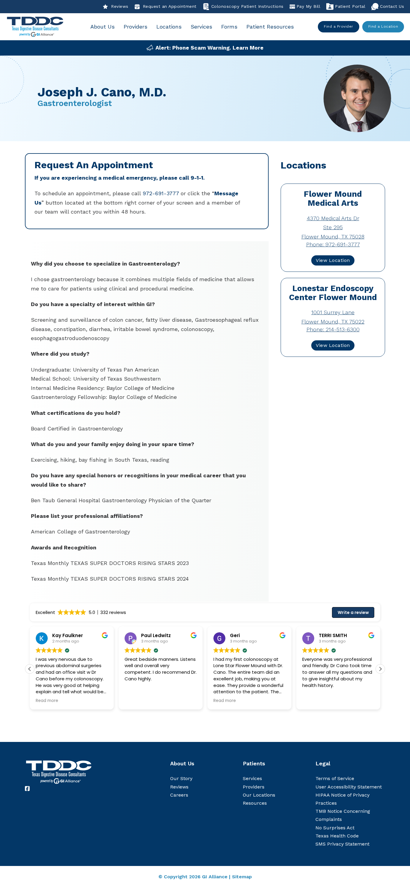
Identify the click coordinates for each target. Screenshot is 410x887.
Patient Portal (350, 6)
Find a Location (383, 26)
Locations (169, 26)
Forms (229, 26)
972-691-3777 (161, 193)
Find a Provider (338, 26)
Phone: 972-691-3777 (333, 244)
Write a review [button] (353, 612)
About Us (102, 26)
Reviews (119, 6)
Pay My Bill (309, 6)
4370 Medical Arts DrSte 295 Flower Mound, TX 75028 (332, 227)
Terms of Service (334, 778)
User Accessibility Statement (348, 787)
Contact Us (392, 6)
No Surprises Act (334, 828)
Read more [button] (47, 700)
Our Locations (259, 795)
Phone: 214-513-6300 (333, 329)
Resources (255, 803)
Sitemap (242, 876)
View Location (333, 260)
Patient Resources (270, 26)
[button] (380, 668)
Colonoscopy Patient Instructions (247, 6)
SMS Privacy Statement (342, 844)
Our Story (181, 778)
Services (201, 26)
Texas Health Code (337, 836)
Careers (179, 795)
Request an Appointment (170, 6)
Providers (135, 26)
